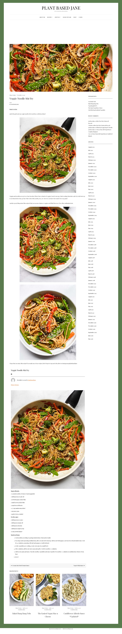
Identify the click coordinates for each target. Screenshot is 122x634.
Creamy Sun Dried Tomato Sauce (20, 565)
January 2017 (91, 319)
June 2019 (90, 225)
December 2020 (92, 166)
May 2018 (90, 267)
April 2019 (91, 231)
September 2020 (92, 176)
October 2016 (91, 329)
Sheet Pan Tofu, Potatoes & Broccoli (102, 125)
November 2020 (92, 170)
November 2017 (92, 287)
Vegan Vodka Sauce (79, 565)
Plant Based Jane (61, 8)
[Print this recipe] (11, 374)
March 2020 (91, 196)
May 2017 (90, 306)
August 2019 (91, 218)
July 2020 (90, 183)
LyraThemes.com (69, 628)
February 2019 (92, 238)
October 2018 (91, 251)
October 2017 (91, 290)
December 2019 (92, 205)
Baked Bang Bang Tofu (21, 613)
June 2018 (90, 264)
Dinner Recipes (13, 95)
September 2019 (92, 215)
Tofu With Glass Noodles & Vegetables (96, 110)
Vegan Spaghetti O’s (92, 106)
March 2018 (91, 274)
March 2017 (91, 313)
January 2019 (91, 241)
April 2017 (90, 309)
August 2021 (91, 147)
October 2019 (91, 212)
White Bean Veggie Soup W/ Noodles (104, 127)
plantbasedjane (15, 104)
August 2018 (91, 257)
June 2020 (90, 186)
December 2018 (92, 244)
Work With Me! (67, 17)
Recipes (49, 17)
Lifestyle (57, 17)
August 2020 (91, 179)
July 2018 (90, 261)
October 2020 (91, 173)
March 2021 (91, 157)
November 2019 (92, 209)
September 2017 (92, 293)
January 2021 (91, 163)
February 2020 (92, 199)
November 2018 (92, 248)
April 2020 (91, 192)
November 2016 (92, 326)
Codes (80, 17)
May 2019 (90, 228)
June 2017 (90, 303)
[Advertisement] (61, 33)
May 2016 (90, 339)
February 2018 (92, 277)
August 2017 (91, 296)
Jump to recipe (13, 109)
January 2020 (91, 202)
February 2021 (92, 160)
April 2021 (90, 153)
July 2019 (90, 222)
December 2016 (92, 322)
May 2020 (90, 189)
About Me (42, 17)
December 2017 (92, 283)
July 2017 (90, 300)
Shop (74, 17)
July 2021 (90, 150)
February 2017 (91, 316)
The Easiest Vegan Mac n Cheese (95, 108)
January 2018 (91, 280)
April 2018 (90, 270)
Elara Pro (51, 628)
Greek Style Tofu (92, 101)
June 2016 (90, 335)
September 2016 (92, 332)
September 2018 (92, 254)
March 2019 (91, 235)
